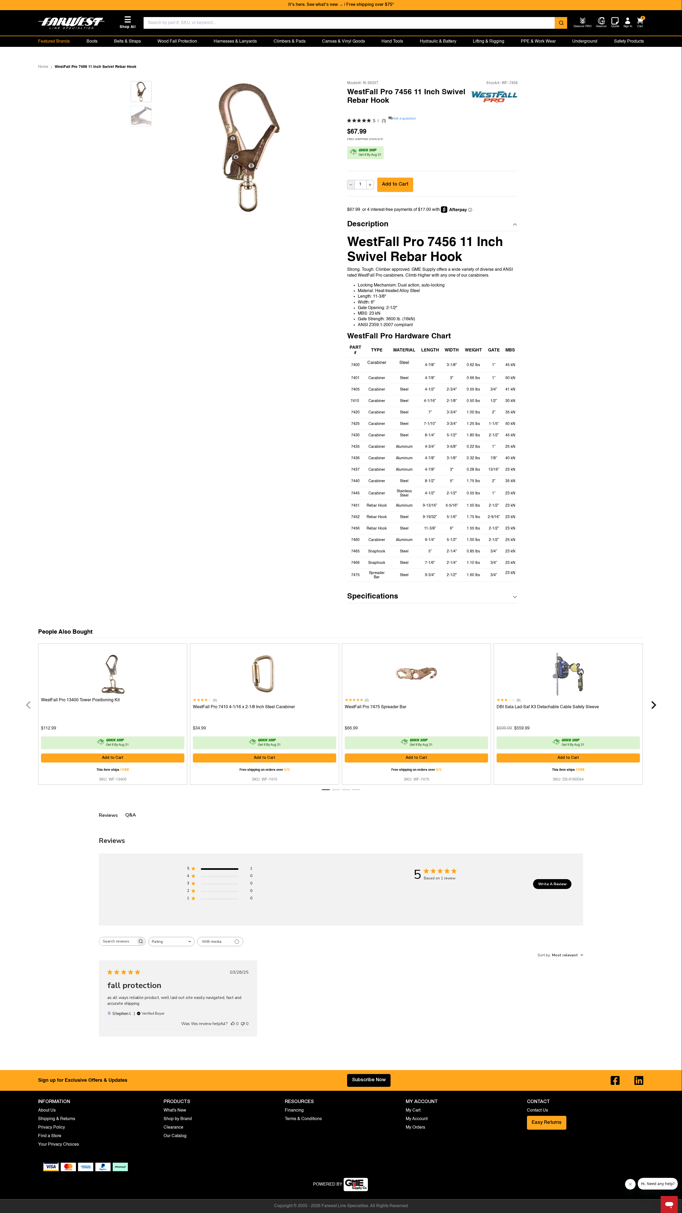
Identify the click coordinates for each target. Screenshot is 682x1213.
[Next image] (141, 133)
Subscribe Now (369, 1080)
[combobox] (355, 23)
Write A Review (552, 884)
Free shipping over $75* (370, 5)
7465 (355, 551)
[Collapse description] (515, 224)
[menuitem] (583, 26)
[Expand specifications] (515, 597)
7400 (355, 365)
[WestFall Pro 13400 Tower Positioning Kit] (112, 672)
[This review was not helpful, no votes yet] (243, 1024)
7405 (355, 389)
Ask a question (404, 118)
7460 (355, 540)
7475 (355, 575)
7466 (355, 563)
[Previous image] (173, 147)
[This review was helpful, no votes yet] (233, 1024)
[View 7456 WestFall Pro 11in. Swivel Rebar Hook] (141, 91)
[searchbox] (117, 941)
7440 (355, 481)
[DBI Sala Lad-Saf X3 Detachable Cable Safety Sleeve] (568, 672)
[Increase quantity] (370, 185)
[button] (432, 224)
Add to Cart (395, 184)
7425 (355, 424)
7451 (355, 505)
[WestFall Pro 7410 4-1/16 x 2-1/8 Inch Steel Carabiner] (264, 672)
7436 (355, 458)
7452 (355, 517)
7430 (355, 435)
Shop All (128, 22)
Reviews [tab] (108, 815)
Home (43, 67)
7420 (355, 412)
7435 (355, 447)
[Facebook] (615, 1080)
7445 (355, 493)
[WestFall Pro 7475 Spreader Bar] (416, 672)
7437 (355, 470)
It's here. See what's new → (315, 5)
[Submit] (561, 23)
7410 (355, 401)
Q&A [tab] (130, 815)
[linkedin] (639, 1080)
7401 (355, 378)
